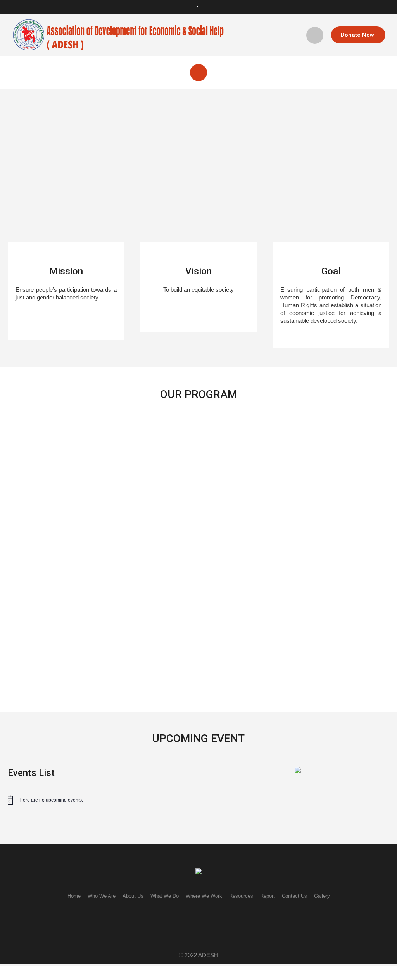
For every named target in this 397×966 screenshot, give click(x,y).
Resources (241, 895)
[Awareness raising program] (271, 463)
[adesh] (198, 872)
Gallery (322, 895)
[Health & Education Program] (54, 463)
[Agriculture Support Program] (54, 598)
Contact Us (294, 895)
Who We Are (102, 895)
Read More (28, 529)
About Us (133, 895)
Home (74, 895)
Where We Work (204, 895)
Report (267, 895)
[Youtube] (212, 924)
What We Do (164, 895)
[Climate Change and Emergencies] (162, 463)
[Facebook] (188, 924)
